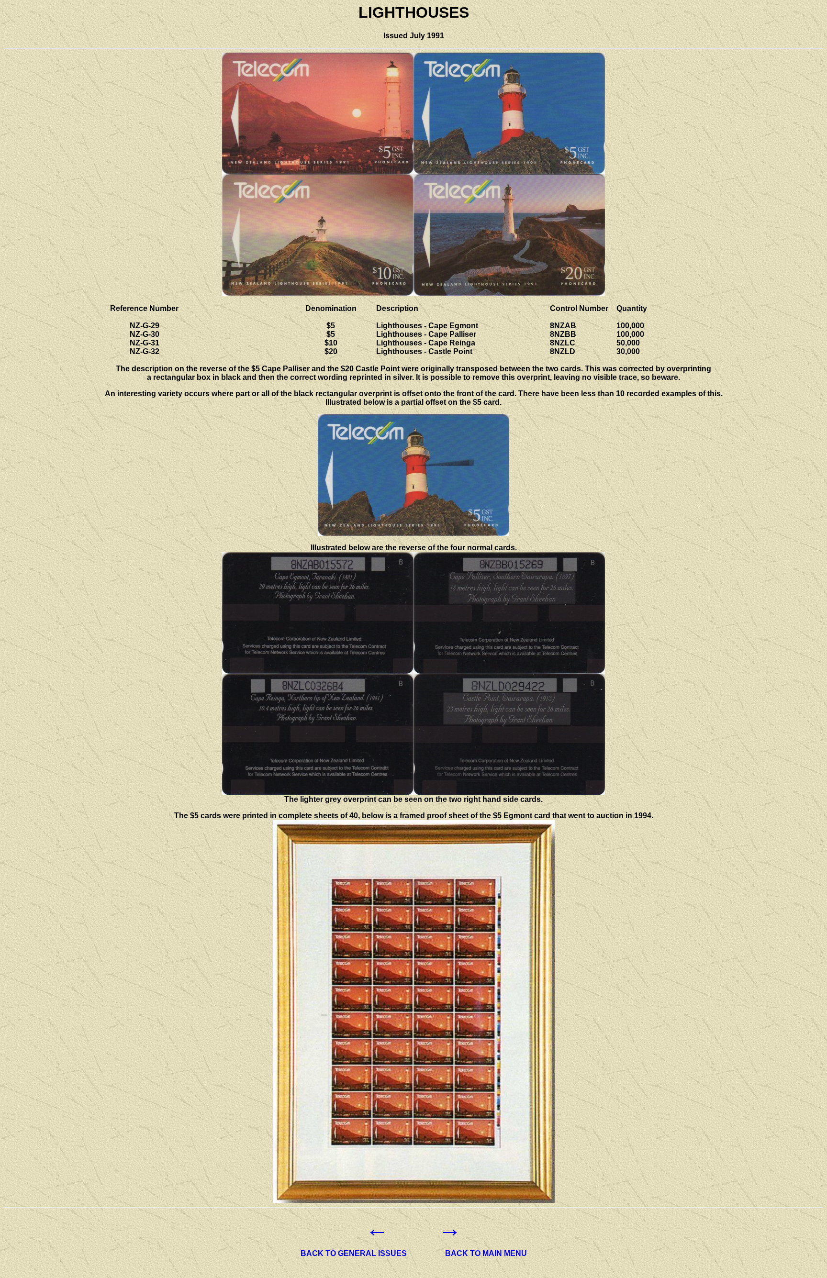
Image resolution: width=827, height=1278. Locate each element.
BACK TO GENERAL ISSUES (354, 1253)
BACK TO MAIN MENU (486, 1253)
